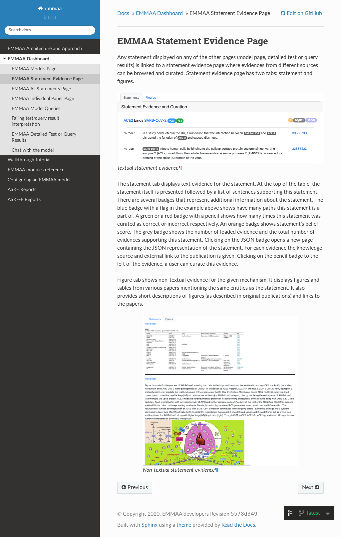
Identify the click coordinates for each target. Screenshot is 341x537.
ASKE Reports (22, 189)
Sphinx (150, 525)
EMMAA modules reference (36, 169)
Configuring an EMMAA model (39, 179)
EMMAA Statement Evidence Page (47, 78)
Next (308, 487)
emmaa (52, 8)
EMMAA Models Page (34, 68)
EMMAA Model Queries (36, 108)
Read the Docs (238, 525)
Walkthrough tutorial (29, 159)
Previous (137, 487)
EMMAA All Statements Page (41, 88)
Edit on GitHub (303, 13)
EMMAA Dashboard (28, 58)
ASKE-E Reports (24, 199)
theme (183, 525)
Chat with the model (33, 150)
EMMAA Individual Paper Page (43, 98)
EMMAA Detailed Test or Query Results (44, 137)
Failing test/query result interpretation (35, 121)
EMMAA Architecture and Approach (45, 48)
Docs (123, 13)
